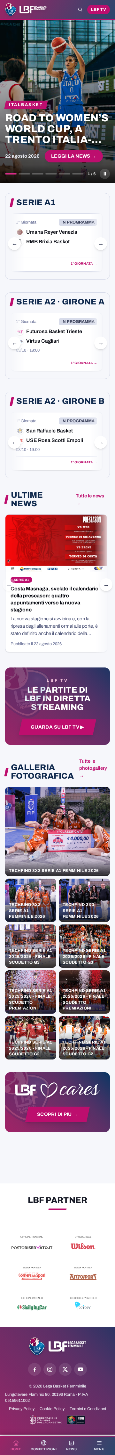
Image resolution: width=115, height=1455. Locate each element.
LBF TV (98, 9)
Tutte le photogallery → (93, 768)
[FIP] (46, 1420)
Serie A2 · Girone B (60, 401)
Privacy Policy (21, 1409)
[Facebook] (34, 1369)
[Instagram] (49, 1369)
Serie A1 (36, 202)
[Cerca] (80, 9)
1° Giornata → (84, 263)
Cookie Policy (52, 1409)
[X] (65, 1369)
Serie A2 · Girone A (60, 302)
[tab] (11, 173)
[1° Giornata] (56, 242)
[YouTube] (80, 1369)
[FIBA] (76, 1420)
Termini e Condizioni (88, 1409)
